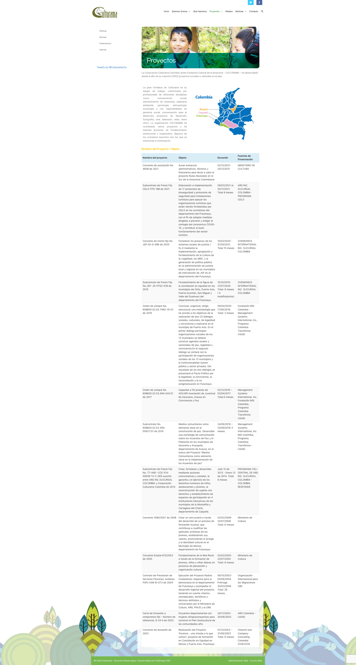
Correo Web (256, 660)
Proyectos (215, 11)
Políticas (103, 31)
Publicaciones (105, 43)
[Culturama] (105, 12)
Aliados (229, 11)
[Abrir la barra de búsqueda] (262, 11)
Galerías (102, 50)
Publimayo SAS (162, 660)
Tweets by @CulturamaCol (111, 67)
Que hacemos (200, 11)
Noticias (239, 11)
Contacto (253, 11)
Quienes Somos (179, 11)
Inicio (166, 11)
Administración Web (238, 660)
